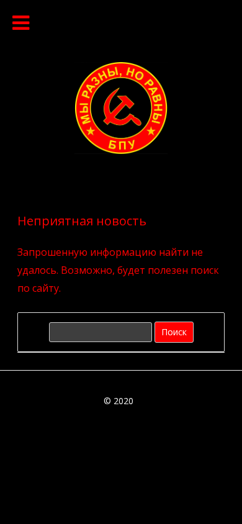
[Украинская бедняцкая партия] (121, 150)
